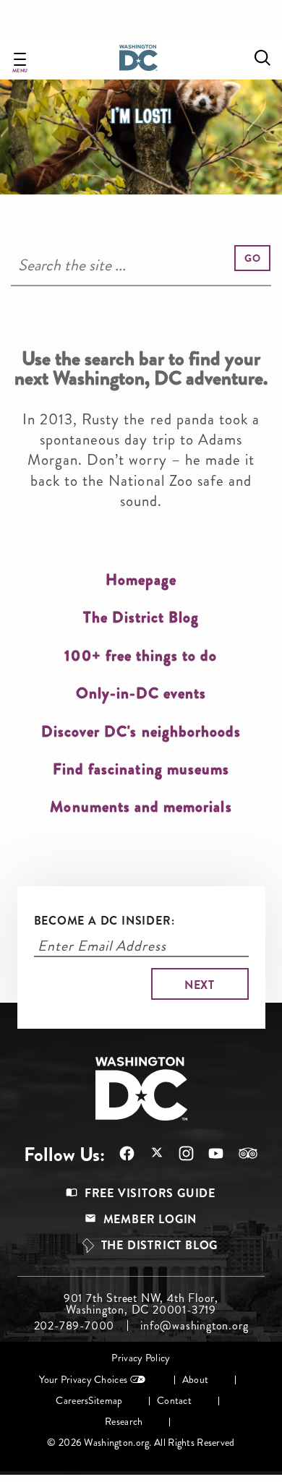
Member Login (150, 1219)
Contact (174, 1401)
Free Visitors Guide (150, 1193)
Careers (72, 1401)
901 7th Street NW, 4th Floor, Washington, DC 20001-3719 (141, 1304)
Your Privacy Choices (83, 1380)
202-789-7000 (74, 1326)
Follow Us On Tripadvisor (240, 1153)
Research (123, 1422)
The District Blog (159, 1245)
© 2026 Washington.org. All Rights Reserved (140, 1442)
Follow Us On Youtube (208, 1153)
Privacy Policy (140, 1358)
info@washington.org (194, 1326)
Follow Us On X (149, 1154)
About (195, 1380)
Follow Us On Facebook (119, 1153)
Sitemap (105, 1401)
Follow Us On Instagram (179, 1153)
